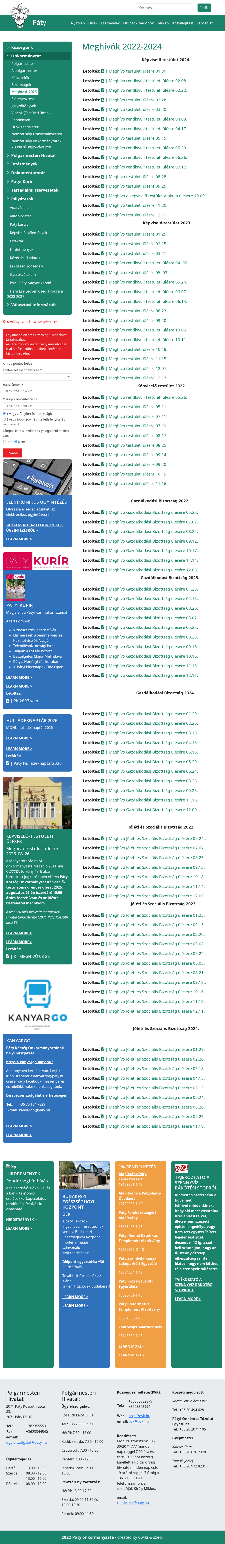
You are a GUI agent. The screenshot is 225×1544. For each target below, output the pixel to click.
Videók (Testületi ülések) (31, 112)
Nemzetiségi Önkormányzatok (36, 134)
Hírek (92, 23)
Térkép (163, 23)
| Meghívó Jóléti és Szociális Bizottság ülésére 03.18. (154, 1068)
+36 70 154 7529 (32, 1104)
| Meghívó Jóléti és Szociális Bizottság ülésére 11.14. (154, 886)
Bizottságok (21, 84)
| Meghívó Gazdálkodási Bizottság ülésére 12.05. (151, 570)
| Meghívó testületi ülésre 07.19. (135, 425)
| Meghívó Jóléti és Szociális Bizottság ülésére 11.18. (154, 1126)
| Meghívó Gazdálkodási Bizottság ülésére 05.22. (151, 627)
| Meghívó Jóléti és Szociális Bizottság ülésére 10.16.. (155, 991)
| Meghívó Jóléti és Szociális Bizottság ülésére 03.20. (154, 934)
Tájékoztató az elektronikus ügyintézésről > (34, 528)
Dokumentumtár (28, 172)
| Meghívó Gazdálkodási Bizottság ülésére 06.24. (151, 771)
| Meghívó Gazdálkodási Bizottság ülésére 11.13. (151, 665)
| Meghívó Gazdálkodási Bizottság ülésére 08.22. (151, 531)
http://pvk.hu (139, 1415)
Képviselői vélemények (28, 232)
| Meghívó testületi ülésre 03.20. (135, 109)
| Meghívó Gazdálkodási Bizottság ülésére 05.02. (151, 617)
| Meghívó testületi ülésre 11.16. (135, 483)
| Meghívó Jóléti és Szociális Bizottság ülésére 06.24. (154, 1097)
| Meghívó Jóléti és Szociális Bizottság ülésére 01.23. (154, 915)
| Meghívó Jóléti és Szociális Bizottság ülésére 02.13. (154, 924)
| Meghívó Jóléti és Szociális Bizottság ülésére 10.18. (154, 876)
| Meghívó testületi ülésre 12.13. (135, 378)
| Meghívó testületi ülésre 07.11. (135, 416)
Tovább (12, 453)
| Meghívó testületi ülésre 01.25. (135, 234)
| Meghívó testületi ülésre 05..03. (136, 272)
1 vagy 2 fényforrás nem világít (29, 414)
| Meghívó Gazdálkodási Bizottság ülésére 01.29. (151, 713)
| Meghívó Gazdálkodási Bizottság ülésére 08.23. (151, 637)
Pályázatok (22, 198)
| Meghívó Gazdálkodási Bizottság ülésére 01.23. (151, 589)
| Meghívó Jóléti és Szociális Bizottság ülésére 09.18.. (155, 982)
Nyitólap (78, 23)
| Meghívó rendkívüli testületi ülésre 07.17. (145, 167)
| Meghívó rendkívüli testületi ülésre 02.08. (145, 80)
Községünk (22, 47)
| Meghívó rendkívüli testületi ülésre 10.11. (145, 339)
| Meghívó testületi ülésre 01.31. (135, 71)
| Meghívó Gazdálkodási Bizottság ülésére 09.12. (151, 541)
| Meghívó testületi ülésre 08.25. (135, 445)
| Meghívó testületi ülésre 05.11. (135, 406)
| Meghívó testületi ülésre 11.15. (135, 358)
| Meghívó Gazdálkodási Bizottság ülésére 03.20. (151, 608)
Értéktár (17, 241)
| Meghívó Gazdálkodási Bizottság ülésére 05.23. (151, 512)
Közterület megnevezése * (22, 370)
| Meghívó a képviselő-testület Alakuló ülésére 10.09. (155, 195)
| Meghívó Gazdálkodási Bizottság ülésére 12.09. (151, 809)
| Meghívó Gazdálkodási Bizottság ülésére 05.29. (151, 761)
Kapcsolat (204, 23)
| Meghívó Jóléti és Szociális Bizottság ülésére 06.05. (154, 963)
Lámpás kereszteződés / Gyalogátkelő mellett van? (36, 433)
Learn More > (19, 539)
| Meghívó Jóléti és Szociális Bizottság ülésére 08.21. (154, 972)
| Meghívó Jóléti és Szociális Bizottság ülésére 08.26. (154, 1107)
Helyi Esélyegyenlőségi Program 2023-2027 (35, 294)
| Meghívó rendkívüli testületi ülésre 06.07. (145, 291)
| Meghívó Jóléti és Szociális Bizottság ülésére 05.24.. (155, 838)
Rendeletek (20, 119)
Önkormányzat (26, 56)
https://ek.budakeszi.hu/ (94, 1286)
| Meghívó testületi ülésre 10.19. (135, 474)
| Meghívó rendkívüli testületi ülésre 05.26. (145, 397)
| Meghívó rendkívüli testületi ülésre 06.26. (145, 157)
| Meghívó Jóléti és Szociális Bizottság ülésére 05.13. (154, 1087)
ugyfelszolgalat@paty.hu (26, 1442)
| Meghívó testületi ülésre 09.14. (135, 454)
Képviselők (20, 77)
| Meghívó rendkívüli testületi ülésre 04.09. (145, 119)
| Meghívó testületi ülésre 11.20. (135, 205)
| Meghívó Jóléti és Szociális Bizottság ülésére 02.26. (154, 1059)
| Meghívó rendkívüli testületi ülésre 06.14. (145, 301)
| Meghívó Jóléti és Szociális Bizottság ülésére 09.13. (154, 867)
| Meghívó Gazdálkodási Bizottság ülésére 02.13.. (151, 598)
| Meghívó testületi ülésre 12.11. (135, 215)
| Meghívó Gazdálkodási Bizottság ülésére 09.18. (151, 646)
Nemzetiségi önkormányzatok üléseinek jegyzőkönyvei (36, 144)
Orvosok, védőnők (138, 23)
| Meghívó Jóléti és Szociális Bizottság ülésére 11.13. (154, 1001)
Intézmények (24, 163)
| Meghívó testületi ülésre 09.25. (135, 186)
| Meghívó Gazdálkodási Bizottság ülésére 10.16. (151, 656)
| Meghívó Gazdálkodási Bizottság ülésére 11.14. (151, 560)
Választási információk (34, 304)
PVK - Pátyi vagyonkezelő (30, 282)
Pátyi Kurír (22, 181)
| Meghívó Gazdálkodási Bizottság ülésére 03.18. (151, 732)
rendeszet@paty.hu (133, 1502)
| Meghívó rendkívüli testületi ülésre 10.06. (145, 330)
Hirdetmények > (21, 1219)
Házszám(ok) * (13, 384)
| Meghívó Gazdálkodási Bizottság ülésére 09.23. (151, 790)
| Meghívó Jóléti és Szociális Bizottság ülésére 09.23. (154, 1116)
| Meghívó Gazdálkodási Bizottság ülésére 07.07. (151, 522)
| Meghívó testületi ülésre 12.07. (135, 368)
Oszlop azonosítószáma (20, 399)
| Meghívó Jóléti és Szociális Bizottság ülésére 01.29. (154, 1049)
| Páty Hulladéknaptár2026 (35, 763)
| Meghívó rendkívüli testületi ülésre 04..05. (146, 262)
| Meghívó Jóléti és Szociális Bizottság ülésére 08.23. (154, 857)
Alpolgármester (24, 70)
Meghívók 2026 (24, 91)
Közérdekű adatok (25, 257)
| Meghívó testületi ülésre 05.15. (135, 138)
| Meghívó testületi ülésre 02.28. (135, 99)
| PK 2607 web (23, 700)
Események (110, 23)
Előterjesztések (24, 98)
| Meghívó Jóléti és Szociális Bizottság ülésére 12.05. (154, 895)
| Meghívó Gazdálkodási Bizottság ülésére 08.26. (151, 780)
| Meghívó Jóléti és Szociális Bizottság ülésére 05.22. (154, 953)
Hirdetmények (22, 249)
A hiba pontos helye (17, 363)
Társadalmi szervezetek (34, 190)
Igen (9, 442)
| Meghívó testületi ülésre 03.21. (135, 253)
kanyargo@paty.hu (34, 1110)
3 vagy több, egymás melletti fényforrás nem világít (34, 421)
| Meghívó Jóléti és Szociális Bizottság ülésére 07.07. (154, 848)
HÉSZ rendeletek (25, 126)
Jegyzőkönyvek (23, 105)
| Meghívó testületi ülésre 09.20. (135, 320)
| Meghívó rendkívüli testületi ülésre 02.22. (145, 90)
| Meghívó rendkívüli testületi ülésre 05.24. (145, 282)
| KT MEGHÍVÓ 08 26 (29, 956)
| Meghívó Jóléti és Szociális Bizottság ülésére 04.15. (154, 1078)
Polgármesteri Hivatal (33, 155)
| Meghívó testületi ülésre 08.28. (135, 176)
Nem (21, 442)
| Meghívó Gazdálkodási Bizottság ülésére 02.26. (151, 723)
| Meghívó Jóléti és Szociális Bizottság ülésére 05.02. (154, 943)
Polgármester (22, 63)
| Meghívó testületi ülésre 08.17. (135, 435)
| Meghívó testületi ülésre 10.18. (135, 349)
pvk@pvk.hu (139, 1421)
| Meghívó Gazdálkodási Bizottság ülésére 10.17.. (151, 550)
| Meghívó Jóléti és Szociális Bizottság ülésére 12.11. (154, 1011)
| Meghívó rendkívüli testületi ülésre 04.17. (145, 128)
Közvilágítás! (182, 23)
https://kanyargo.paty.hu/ (29, 1061)
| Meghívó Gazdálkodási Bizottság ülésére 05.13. (151, 752)
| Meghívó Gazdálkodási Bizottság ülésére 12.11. (151, 675)
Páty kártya (19, 224)
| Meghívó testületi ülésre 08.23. (135, 310)
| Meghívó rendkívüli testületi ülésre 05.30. (145, 147)
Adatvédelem (21, 207)
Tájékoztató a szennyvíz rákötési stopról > (193, 1284)
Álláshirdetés (20, 216)
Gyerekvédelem (23, 274)
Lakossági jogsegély (26, 266)
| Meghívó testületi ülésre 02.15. (135, 243)
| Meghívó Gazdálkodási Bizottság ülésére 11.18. (151, 800)
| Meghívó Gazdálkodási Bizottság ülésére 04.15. (151, 742)
